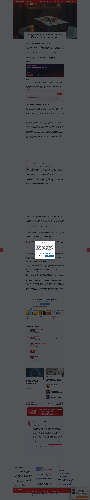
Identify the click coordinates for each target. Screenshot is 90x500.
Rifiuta (40, 255)
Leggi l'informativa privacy (49, 253)
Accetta (49, 255)
